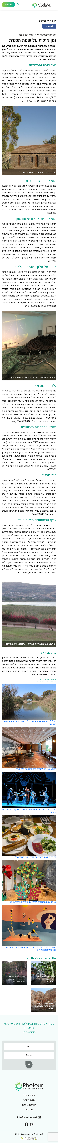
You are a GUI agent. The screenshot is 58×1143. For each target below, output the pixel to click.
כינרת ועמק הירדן (26, 35)
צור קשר (29, 1109)
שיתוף (48, 26)
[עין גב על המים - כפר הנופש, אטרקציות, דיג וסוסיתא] (43, 973)
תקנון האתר (29, 1100)
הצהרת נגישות (29, 1104)
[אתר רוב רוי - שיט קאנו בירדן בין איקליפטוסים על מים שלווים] (14, 973)
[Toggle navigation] (53, 5)
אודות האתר (29, 1095)
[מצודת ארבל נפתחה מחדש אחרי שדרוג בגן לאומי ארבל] (43, 999)
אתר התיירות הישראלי (46, 35)
